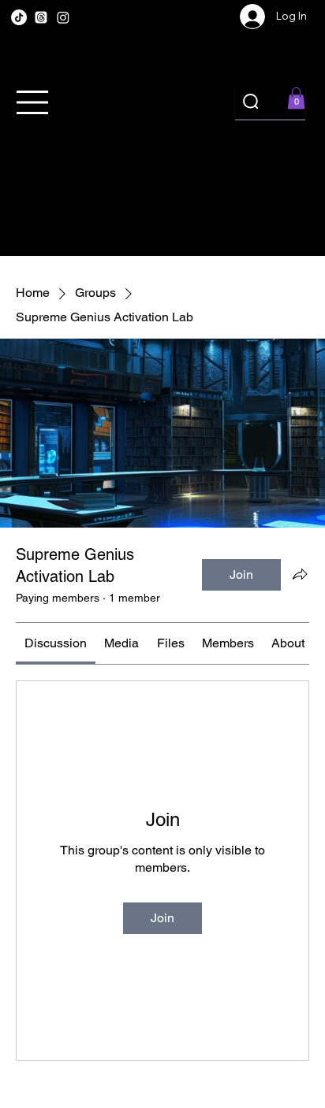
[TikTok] (19, 17)
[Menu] (33, 102)
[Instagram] (63, 17)
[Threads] (41, 17)
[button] (296, 98)
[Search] (251, 102)
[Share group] (299, 574)
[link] (55, 643)
